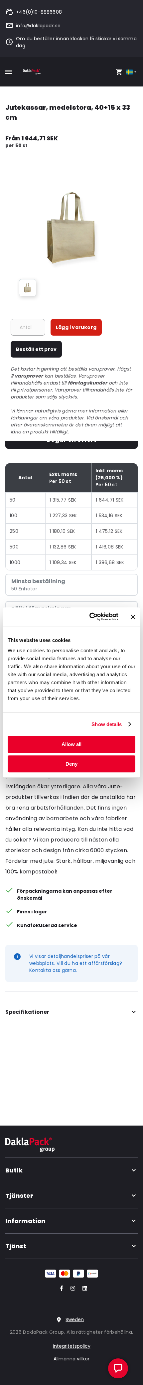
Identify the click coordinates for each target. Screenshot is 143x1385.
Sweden (75, 1319)
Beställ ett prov (36, 349)
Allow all (71, 744)
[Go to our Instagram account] (71, 1289)
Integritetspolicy (71, 1346)
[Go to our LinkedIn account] (82, 1289)
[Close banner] (133, 616)
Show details (106, 724)
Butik (14, 1170)
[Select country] (132, 72)
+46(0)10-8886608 (39, 12)
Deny (71, 764)
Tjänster (19, 1195)
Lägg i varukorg (76, 327)
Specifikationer (27, 1012)
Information (25, 1221)
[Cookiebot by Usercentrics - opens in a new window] (90, 616)
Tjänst (15, 1246)
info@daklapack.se (38, 25)
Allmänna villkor (71, 1358)
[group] (27, 287)
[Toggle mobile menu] (8, 72)
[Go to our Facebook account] (60, 1289)
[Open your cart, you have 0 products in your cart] (119, 72)
